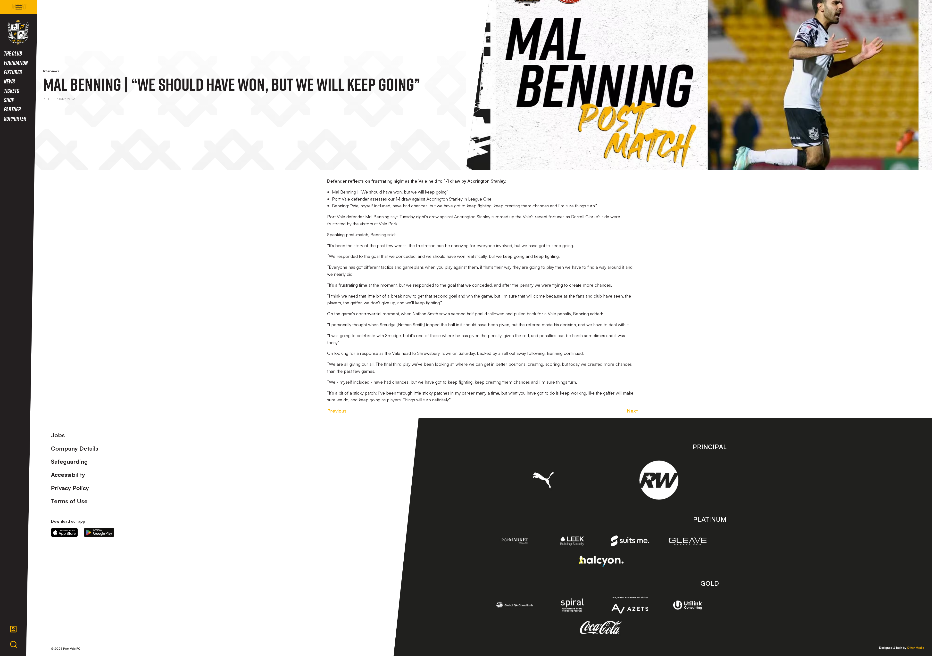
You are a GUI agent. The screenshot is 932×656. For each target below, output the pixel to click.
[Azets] (630, 605)
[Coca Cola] (601, 628)
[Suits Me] (630, 540)
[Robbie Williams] (658, 480)
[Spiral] (572, 605)
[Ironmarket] (514, 541)
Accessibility (68, 474)
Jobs (58, 435)
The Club (13, 53)
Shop (9, 99)
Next (632, 411)
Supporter (15, 118)
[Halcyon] (601, 561)
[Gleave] (687, 541)
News (9, 81)
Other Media (915, 647)
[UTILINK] (687, 605)
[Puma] (543, 480)
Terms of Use (69, 501)
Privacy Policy (70, 488)
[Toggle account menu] (13, 629)
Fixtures (13, 71)
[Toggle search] (13, 644)
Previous (337, 411)
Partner (12, 109)
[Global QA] (514, 605)
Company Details (74, 448)
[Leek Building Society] (572, 541)
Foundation (16, 62)
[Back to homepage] (18, 32)
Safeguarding (69, 461)
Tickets (11, 90)
